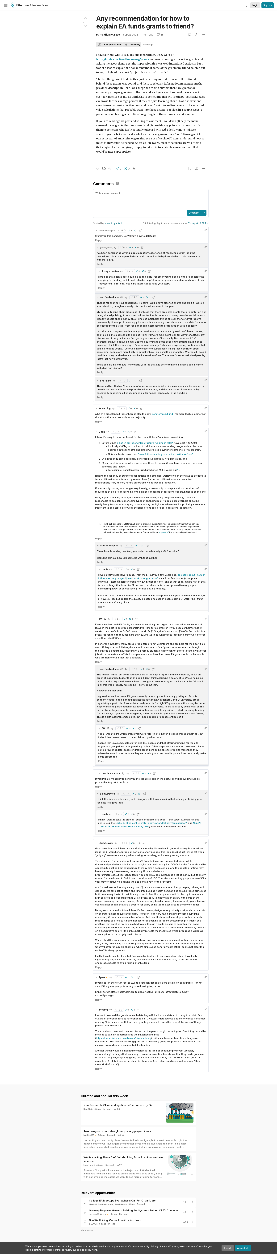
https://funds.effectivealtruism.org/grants (122, 59)
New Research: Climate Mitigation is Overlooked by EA (118, 1105)
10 (123, 1135)
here (94, 1249)
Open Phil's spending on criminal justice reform (165, 454)
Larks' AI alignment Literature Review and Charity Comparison (150, 823)
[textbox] (150, 199)
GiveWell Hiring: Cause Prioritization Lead (115, 1220)
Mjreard (93, 1204)
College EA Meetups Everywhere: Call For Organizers (122, 1200)
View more (87, 1230)
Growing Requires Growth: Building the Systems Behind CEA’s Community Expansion (142, 1210)
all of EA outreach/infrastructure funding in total (144, 443)
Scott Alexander (105, 1204)
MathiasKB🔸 (90, 1135)
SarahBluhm (121, 1204)
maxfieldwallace (110, 34)
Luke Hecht (89, 1165)
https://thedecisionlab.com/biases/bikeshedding (123, 1038)
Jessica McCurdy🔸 (99, 1214)
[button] (118, 168)
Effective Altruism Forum (33, 5)
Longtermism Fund (162, 414)
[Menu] (6, 5)
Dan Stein (88, 1109)
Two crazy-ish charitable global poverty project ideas (117, 1131)
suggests (163, 532)
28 (118, 1109)
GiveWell (93, 1224)
